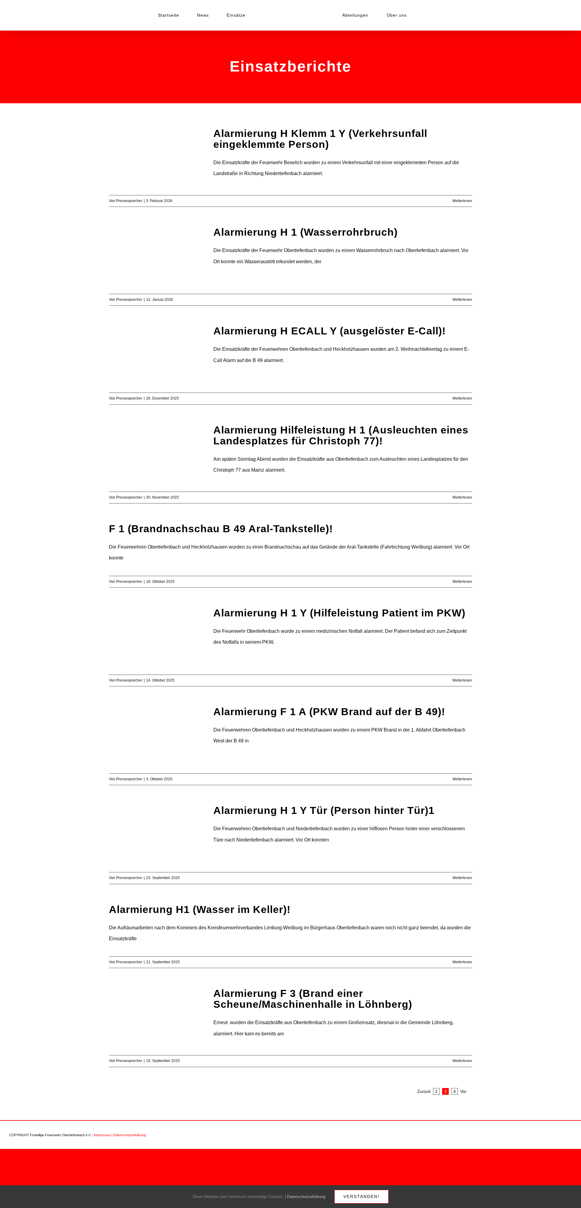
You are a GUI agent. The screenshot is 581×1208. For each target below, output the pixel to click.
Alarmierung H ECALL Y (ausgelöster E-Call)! (329, 331)
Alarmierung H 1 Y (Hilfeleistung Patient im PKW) (339, 613)
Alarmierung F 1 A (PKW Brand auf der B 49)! (329, 711)
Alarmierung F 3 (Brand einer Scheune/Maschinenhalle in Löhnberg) (312, 998)
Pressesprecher (129, 201)
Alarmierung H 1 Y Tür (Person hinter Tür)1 (324, 810)
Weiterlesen (462, 201)
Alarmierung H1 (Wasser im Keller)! (199, 909)
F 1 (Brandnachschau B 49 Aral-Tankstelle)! (221, 528)
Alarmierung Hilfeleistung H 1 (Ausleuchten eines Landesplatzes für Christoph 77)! (340, 435)
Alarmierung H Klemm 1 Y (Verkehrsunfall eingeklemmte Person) (320, 139)
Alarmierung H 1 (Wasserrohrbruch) (305, 232)
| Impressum (101, 1135)
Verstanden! (361, 1196)
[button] (407, 15)
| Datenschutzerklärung (128, 1135)
